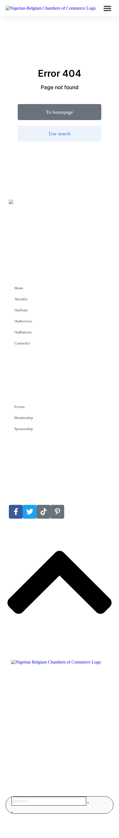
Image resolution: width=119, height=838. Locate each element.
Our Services (23, 321)
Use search (60, 133)
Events (19, 407)
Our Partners (23, 332)
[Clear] (88, 802)
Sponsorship (23, 429)
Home (18, 288)
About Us (20, 299)
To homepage (59, 112)
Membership (23, 418)
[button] (107, 8)
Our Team (21, 310)
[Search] (11, 812)
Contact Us (22, 343)
